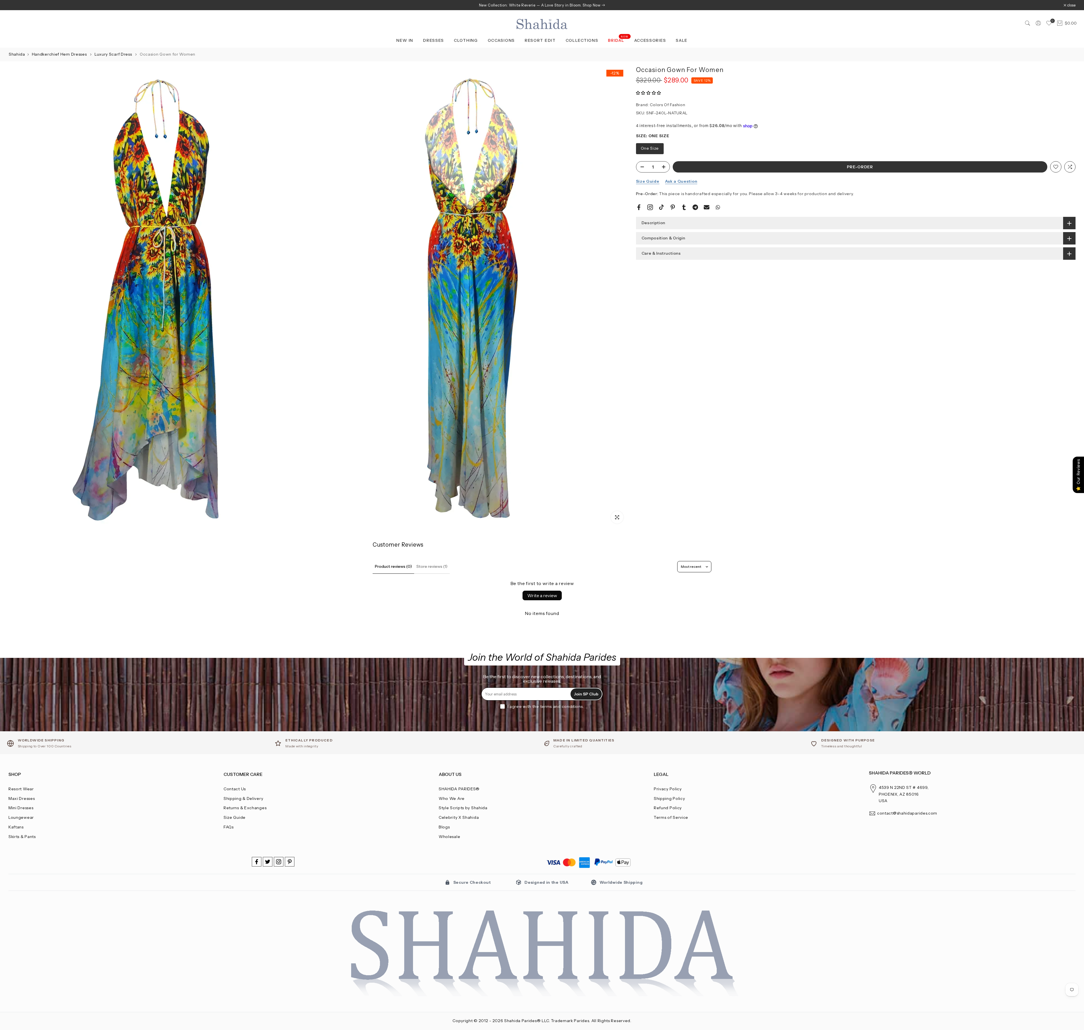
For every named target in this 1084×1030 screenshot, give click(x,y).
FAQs (229, 827)
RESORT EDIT (540, 40)
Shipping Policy (669, 798)
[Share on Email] (706, 207)
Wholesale (449, 836)
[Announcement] (542, 5)
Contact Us (235, 788)
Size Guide (647, 181)
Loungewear (21, 817)
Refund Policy (668, 807)
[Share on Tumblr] (684, 207)
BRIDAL (618, 40)
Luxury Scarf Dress (114, 54)
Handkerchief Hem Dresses (60, 54)
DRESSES (433, 40)
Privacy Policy (668, 788)
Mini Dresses (20, 807)
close (15, 5)
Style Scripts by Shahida (463, 807)
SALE (682, 40)
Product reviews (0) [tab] (393, 566)
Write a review (542, 595)
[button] (648, 93)
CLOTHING (466, 40)
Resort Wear (21, 788)
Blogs (444, 827)
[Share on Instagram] (650, 207)
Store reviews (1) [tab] (431, 566)
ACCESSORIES (650, 40)
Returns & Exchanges (245, 807)
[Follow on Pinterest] (289, 862)
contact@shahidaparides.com (907, 813)
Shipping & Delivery (243, 798)
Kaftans (16, 827)
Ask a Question (681, 181)
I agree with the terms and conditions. (546, 706)
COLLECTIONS (582, 40)
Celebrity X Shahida (459, 817)
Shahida (17, 54)
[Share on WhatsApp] (718, 207)
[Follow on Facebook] (256, 862)
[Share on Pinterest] (673, 207)
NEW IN (404, 40)
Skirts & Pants (22, 836)
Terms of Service (671, 817)
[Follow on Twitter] (267, 862)
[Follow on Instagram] (278, 862)
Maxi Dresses (21, 798)
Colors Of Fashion (667, 104)
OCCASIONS (501, 40)
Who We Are (452, 798)
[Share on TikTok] (661, 207)
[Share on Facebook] (639, 207)
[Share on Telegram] (695, 207)
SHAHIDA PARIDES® (459, 788)
